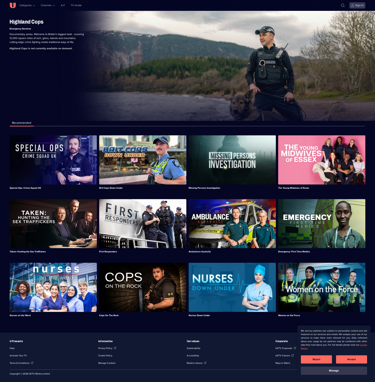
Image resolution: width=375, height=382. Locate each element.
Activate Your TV (18, 355)
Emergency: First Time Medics (294, 251)
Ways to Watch (282, 363)
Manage (334, 370)
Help (12, 348)
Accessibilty (193, 355)
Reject (316, 359)
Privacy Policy (105, 348)
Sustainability (193, 348)
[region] (334, 352)
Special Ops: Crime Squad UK (25, 188)
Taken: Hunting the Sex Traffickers (28, 251)
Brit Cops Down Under (111, 188)
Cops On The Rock (109, 315)
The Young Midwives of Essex (293, 188)
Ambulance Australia (200, 251)
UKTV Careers (282, 355)
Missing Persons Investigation (204, 188)
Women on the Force (289, 315)
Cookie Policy (105, 355)
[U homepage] (13, 5)
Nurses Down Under (199, 315)
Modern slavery (194, 363)
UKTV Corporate (283, 348)
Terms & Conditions (19, 363)
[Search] (343, 5)
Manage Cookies (106, 363)
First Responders (108, 251)
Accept (351, 359)
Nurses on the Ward (20, 315)
